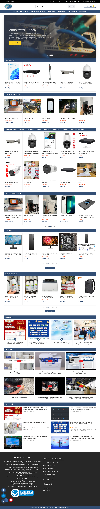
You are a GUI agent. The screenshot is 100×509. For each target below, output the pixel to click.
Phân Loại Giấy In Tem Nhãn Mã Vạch (34, 422)
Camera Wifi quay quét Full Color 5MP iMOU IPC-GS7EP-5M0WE (67, 118)
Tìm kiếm (71, 6)
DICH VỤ (65, 1)
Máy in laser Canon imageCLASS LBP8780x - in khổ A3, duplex (32, 298)
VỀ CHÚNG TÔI (47, 484)
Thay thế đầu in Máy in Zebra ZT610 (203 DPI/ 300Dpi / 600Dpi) (50, 397)
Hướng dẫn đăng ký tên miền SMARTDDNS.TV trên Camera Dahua (81, 372)
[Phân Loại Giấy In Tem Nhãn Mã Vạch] (13, 428)
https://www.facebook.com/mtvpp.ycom (25, 481)
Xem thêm (49, 268)
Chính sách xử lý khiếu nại (49, 465)
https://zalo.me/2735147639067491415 (28, 486)
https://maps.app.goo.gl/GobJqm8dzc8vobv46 (26, 467)
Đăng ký (93, 1)
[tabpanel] (13, 210)
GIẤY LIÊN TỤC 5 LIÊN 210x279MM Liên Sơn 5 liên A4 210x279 (49, 298)
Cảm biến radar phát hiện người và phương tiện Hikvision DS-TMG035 (50, 84)
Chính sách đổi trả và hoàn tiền (51, 462)
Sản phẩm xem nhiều (12, 94)
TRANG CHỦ (51, 1)
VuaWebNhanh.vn (65, 507)
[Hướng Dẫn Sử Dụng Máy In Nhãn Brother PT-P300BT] (19, 361)
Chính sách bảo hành (48, 477)
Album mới (9, 317)
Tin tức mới (9, 404)
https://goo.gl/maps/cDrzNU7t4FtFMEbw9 (26, 472)
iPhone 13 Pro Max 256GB (48, 215)
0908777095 (14, 1)
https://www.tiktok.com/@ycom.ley (24, 484)
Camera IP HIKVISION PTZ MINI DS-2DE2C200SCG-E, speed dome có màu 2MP (67, 153)
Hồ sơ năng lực (47, 490)
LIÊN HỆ (79, 1)
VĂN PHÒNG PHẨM (11, 274)
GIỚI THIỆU (58, 1)
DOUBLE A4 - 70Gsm (84, 296)
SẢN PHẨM (72, 1)
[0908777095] (3, 501)
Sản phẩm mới (10, 60)
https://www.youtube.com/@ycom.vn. (25, 483)
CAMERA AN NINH (11, 129)
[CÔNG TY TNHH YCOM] (8, 6)
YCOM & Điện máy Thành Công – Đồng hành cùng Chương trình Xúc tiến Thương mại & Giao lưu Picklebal (85, 343)
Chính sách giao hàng (48, 479)
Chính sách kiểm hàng (48, 468)
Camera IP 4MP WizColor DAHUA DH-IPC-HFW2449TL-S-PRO (13, 182)
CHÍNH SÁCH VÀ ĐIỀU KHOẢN (52, 459)
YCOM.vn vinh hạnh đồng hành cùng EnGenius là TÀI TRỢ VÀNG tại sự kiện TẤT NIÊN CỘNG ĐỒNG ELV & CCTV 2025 (38, 343)
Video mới (8, 349)
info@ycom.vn (24, 480)
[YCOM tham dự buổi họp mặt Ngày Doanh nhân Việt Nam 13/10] (61, 330)
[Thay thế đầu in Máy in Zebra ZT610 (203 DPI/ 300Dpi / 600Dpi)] (50, 386)
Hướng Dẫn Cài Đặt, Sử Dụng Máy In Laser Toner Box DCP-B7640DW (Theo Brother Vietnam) (50, 372)
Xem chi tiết (15, 43)
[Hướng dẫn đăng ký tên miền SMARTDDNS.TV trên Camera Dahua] (81, 361)
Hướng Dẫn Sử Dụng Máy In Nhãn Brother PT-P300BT (19, 372)
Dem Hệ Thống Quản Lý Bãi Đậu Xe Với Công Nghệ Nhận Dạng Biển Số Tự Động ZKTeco (81, 397)
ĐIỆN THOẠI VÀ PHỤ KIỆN (13, 193)
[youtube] (11, 500)
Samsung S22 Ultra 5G (84, 117)
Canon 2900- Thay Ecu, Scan (19, 397)
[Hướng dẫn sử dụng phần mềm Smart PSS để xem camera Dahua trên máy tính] (60, 413)
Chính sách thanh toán (49, 474)
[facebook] (6, 500)
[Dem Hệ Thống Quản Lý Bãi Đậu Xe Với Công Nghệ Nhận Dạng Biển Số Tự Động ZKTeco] (81, 386)
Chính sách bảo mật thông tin (50, 471)
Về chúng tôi (46, 488)
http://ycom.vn (24, 478)
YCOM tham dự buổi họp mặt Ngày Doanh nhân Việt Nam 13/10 (61, 343)
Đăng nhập (86, 1)
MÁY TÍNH (8, 231)
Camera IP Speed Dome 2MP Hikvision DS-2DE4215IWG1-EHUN (86, 84)
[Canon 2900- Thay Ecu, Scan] (19, 386)
